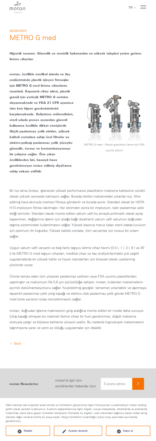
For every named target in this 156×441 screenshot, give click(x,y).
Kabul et (128, 430)
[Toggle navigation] (143, 7)
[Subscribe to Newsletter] (138, 384)
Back (17, 343)
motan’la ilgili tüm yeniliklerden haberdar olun (75, 383)
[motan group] (17, 7)
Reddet (28, 430)
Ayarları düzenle (78, 430)
